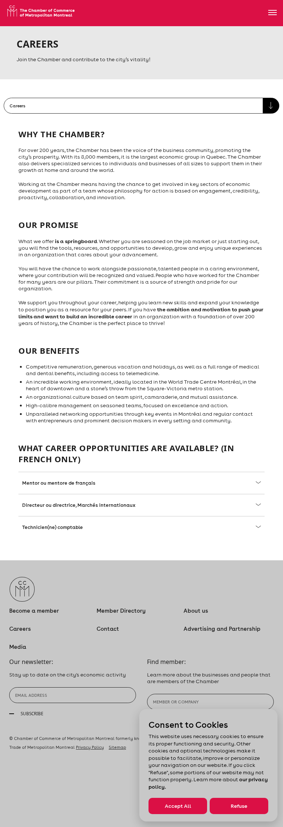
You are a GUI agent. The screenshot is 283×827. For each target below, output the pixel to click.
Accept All (178, 806)
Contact (108, 628)
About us (196, 610)
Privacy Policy (90, 747)
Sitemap (117, 747)
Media (17, 646)
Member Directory (121, 610)
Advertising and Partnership (222, 628)
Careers (20, 628)
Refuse (239, 806)
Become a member (34, 610)
